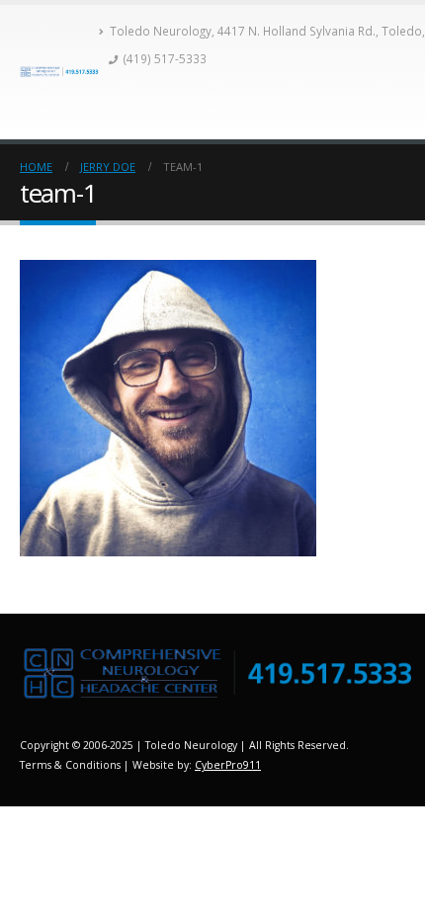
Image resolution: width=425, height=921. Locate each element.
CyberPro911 (228, 765)
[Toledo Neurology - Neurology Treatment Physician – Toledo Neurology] (59, 71)
